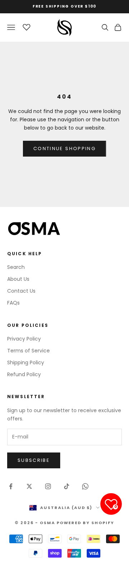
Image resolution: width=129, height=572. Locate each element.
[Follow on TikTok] (66, 486)
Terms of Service (28, 350)
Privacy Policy (24, 338)
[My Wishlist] (26, 26)
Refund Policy (24, 374)
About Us (18, 279)
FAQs (13, 302)
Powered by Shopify (86, 523)
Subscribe (34, 460)
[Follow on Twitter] (29, 486)
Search (16, 267)
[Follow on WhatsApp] (85, 486)
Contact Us (21, 290)
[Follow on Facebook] (10, 486)
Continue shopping (64, 148)
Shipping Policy (25, 362)
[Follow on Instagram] (48, 486)
